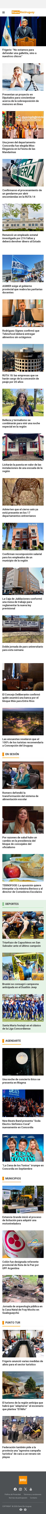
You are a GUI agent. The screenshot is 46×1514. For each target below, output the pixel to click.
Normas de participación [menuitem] (18, 1498)
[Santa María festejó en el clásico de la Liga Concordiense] (23, 1008)
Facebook (15, 1489)
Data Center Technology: (25, 1509)
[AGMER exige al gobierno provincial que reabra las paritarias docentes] (23, 268)
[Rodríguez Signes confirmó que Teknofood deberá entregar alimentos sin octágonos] (23, 313)
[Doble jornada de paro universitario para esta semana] (23, 629)
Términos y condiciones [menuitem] (32, 1494)
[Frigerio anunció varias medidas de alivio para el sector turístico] (23, 1343)
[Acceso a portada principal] (23, 12)
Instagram (20, 1489)
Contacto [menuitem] (33, 1498)
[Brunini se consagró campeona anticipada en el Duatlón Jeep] (23, 966)
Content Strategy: (21, 1509)
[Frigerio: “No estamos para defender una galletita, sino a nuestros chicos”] (23, 31)
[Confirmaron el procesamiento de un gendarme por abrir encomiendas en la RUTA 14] (23, 172)
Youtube (30, 1489)
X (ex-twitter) (25, 1489)
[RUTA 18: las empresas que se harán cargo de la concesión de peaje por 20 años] (23, 357)
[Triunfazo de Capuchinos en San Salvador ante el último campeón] (23, 925)
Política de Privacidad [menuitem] (13, 1494)
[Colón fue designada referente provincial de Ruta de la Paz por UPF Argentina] (23, 1244)
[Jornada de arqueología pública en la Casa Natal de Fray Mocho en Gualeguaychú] (23, 1289)
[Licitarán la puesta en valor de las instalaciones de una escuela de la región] (23, 447)
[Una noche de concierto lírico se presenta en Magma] (23, 1062)
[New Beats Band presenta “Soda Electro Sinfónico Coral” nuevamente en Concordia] (23, 1103)
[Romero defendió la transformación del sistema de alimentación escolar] (23, 775)
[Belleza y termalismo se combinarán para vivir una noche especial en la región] (23, 402)
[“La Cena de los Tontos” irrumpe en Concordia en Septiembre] (23, 1148)
